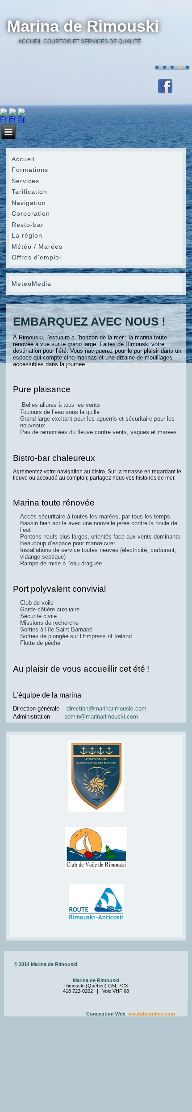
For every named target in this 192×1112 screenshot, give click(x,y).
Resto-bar (28, 224)
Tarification (29, 191)
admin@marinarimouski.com (101, 716)
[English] (12, 119)
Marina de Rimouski (83, 26)
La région (27, 235)
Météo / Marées (37, 246)
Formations (30, 169)
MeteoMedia (31, 283)
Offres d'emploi (36, 257)
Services (25, 180)
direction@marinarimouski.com (106, 708)
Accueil (23, 159)
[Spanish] (21, 119)
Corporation (31, 213)
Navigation (29, 202)
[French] (3, 119)
